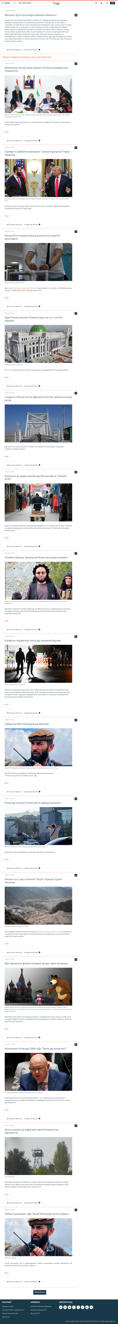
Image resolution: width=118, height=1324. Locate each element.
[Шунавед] (107, 3)
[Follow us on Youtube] (69, 1307)
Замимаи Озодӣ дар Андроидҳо (41, 1306)
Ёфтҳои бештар (39, 1292)
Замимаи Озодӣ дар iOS (38, 1310)
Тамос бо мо (6, 1317)
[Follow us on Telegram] (82, 1307)
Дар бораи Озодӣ (7, 1306)
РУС (96, 3)
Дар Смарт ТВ (35, 1313)
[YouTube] (101, 3)
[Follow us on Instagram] (74, 1307)
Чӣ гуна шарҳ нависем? (10, 1313)
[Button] (14, 50)
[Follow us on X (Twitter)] (78, 1307)
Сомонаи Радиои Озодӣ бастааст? (13, 1310)
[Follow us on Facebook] (65, 1307)
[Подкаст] (91, 1307)
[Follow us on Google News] (61, 1307)
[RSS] (87, 1307)
